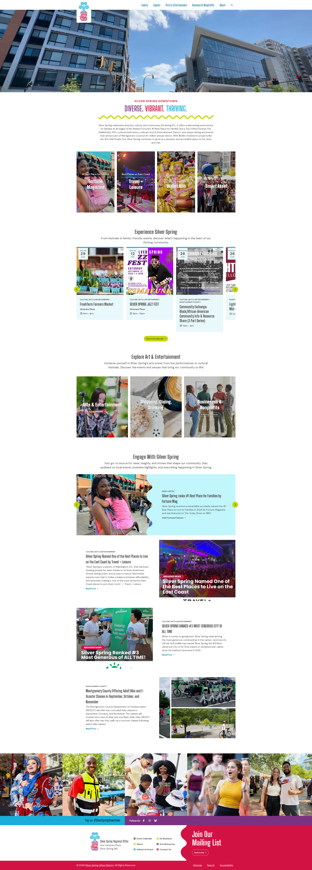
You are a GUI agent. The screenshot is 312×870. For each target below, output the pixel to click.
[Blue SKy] (155, 821)
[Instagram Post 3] (156, 784)
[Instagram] (150, 821)
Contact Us (165, 849)
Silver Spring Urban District (99, 865)
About (222, 5)
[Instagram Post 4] (218, 784)
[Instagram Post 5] (281, 784)
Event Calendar (144, 838)
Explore (156, 5)
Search (211, 865)
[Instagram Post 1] (31, 784)
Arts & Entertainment (176, 5)
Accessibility (226, 865)
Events (144, 5)
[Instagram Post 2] (93, 784)
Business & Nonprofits (203, 5)
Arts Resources (167, 844)
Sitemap (197, 865)
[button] (77, 289)
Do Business (166, 838)
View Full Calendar (155, 338)
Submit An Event (145, 849)
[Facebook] (144, 821)
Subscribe (199, 852)
